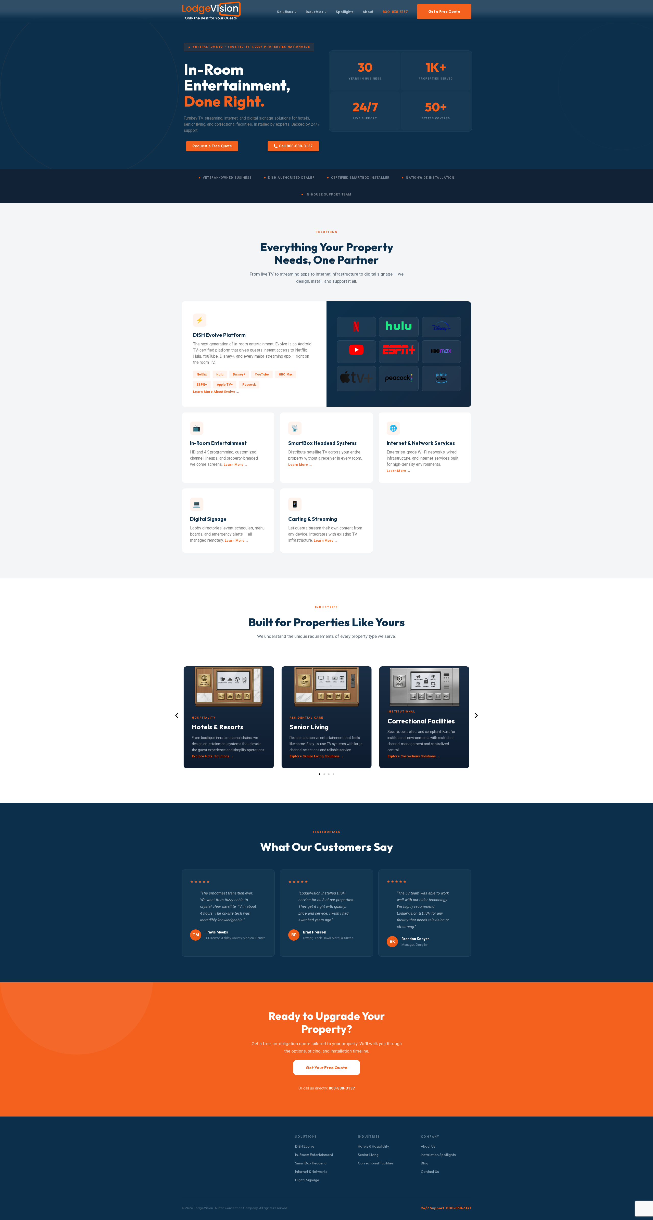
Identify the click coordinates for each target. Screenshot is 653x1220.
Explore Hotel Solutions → (212, 756)
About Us (428, 1146)
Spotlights (345, 11)
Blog (424, 1163)
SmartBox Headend (310, 1163)
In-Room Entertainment (314, 1154)
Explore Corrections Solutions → (413, 756)
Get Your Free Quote (326, 1067)
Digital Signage (307, 1180)
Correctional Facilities (376, 1163)
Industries (314, 11)
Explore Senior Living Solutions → (317, 756)
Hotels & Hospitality (373, 1146)
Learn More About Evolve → (216, 392)
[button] (176, 715)
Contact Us (430, 1171)
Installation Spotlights (438, 1154)
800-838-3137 (395, 11)
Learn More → (236, 464)
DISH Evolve (304, 1146)
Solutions (285, 11)
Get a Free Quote (444, 11)
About (368, 11)
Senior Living (368, 1154)
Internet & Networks (311, 1171)
